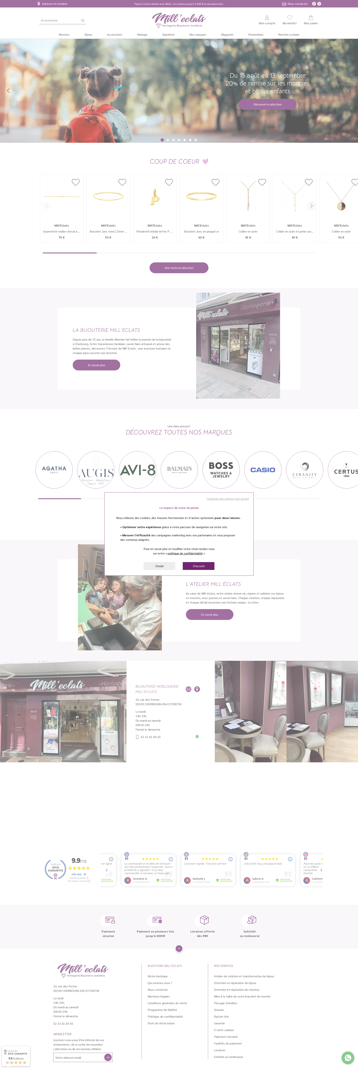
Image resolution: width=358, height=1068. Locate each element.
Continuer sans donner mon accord (228, 498)
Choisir (159, 566)
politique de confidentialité (185, 553)
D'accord (198, 566)
